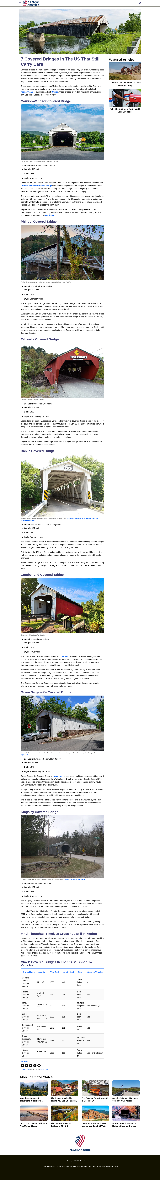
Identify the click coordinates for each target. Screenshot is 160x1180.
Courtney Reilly (25, 1070)
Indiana (65, 656)
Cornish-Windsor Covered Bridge (36, 186)
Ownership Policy (112, 1166)
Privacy (58, 1166)
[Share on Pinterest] (34, 1065)
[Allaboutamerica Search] (140, 3)
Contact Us (51, 1166)
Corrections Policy (99, 1166)
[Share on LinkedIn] (39, 1065)
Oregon (54, 92)
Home (44, 1166)
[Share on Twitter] (30, 1065)
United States (44, 1070)
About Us (73, 1166)
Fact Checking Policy (84, 1166)
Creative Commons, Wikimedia (74, 879)
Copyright (65, 1166)
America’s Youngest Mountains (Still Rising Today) (30, 1101)
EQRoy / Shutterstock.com (30, 755)
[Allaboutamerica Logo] (31, 3)
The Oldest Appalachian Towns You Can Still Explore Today (64, 1101)
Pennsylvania (27, 92)
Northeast (49, 215)
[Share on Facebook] (26, 1065)
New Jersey (58, 776)
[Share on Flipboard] (22, 1065)
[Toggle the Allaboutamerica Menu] (20, 3)
